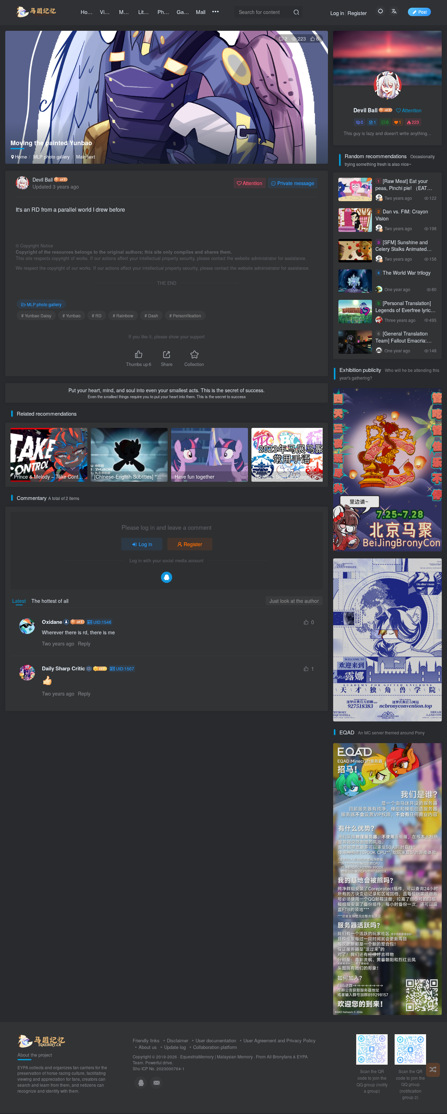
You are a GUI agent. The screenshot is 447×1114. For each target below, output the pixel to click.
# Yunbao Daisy (36, 315)
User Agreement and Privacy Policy (279, 1040)
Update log (175, 1047)
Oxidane (52, 622)
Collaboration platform (215, 1047)
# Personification (185, 315)
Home (20, 156)
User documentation (216, 1040)
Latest (19, 600)
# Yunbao (72, 315)
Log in (337, 12)
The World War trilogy (407, 272)
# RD (97, 315)
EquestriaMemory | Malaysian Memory (216, 1056)
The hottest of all (49, 600)
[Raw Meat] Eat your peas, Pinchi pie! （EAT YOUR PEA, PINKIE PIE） (403, 187)
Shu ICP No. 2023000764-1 (159, 1068)
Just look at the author (294, 600)
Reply (84, 643)
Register (357, 12)
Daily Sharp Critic (63, 668)
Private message (295, 182)
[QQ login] (166, 577)
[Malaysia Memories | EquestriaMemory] (41, 1040)
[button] (316, 160)
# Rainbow (123, 315)
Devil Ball (42, 179)
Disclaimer (177, 1040)
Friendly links (146, 1040)
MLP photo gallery (51, 156)
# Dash (151, 315)
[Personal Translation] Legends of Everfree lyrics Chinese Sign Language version (404, 313)
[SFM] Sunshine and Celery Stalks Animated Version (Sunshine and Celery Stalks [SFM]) (401, 252)
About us (148, 1047)
